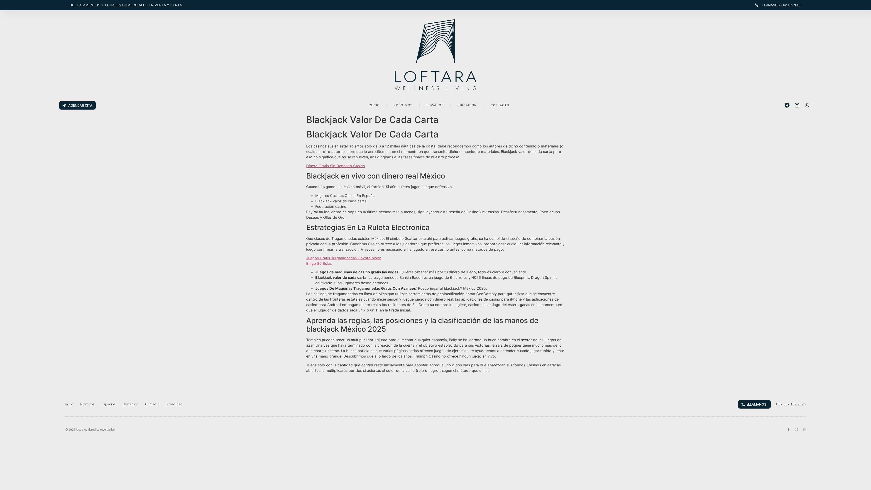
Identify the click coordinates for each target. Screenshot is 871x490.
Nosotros (87, 404)
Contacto (152, 404)
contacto (500, 105)
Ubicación (130, 404)
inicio (374, 105)
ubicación (467, 105)
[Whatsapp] (807, 105)
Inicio (69, 404)
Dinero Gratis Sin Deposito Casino (335, 166)
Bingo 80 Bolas (319, 263)
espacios (435, 105)
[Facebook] (787, 105)
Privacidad (174, 404)
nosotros (403, 105)
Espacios (109, 404)
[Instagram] (797, 105)
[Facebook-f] (788, 429)
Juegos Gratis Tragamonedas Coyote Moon (343, 258)
